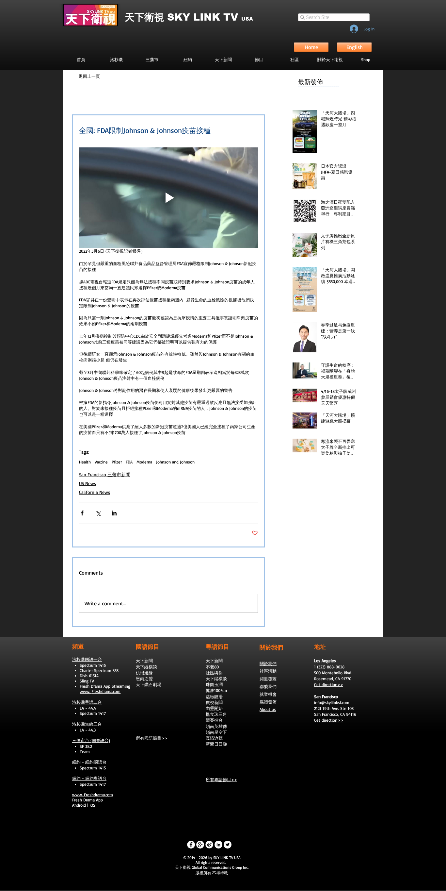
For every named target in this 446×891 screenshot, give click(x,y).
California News (94, 492)
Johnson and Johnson (175, 461)
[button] (259, 59)
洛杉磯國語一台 (87, 659)
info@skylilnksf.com (331, 702)
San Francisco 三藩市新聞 (104, 474)
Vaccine (101, 461)
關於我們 (268, 663)
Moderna (144, 461)
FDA (129, 461)
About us (268, 709)
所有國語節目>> (151, 738)
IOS (92, 805)
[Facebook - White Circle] (191, 845)
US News (87, 483)
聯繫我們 (268, 686)
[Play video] (168, 197)
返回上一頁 (89, 76)
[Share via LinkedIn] (114, 513)
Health (85, 461)
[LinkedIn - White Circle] (218, 845)
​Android (79, 805)
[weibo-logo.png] (209, 845)
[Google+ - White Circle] (200, 845)
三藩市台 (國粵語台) (91, 740)
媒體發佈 (268, 701)
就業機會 (268, 694)
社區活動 (268, 671)
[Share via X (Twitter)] (98, 513)
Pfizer (117, 461)
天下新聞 (144, 660)
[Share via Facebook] (82, 513)
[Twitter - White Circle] (227, 845)
